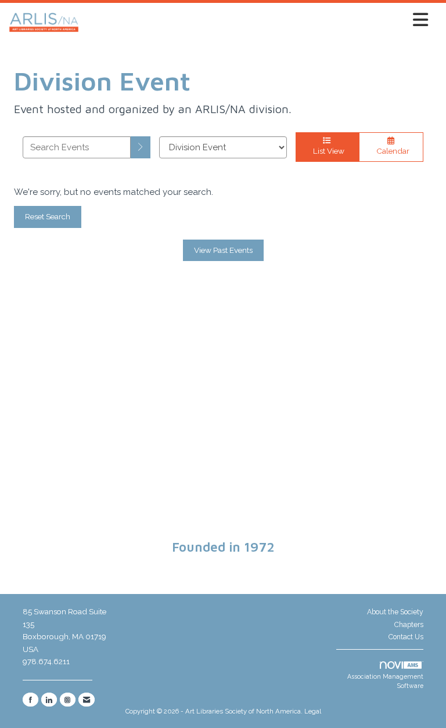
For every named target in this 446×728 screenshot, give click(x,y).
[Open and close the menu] (257, 20)
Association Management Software (385, 681)
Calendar (391, 150)
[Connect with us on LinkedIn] (49, 700)
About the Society (395, 612)
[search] (140, 147)
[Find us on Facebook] (30, 700)
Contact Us (406, 637)
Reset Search (47, 216)
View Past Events (223, 250)
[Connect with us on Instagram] (67, 700)
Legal (312, 711)
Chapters (408, 625)
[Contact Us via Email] (86, 700)
